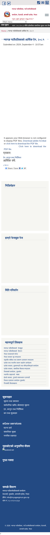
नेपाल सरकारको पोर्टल (11, 354)
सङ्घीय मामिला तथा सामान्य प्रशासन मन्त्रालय (18, 360)
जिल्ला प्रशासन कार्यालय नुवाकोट (14, 380)
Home (3, 31)
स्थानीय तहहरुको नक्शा (11, 374)
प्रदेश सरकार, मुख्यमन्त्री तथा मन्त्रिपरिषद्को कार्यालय (21, 366)
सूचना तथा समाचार (11, 401)
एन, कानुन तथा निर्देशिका (13, 409)
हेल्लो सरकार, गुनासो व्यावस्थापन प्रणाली (17, 377)
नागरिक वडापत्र (10, 436)
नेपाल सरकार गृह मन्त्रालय (12, 357)
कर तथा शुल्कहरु (10, 413)
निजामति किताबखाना (10, 383)
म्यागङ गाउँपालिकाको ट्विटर (13, 351)
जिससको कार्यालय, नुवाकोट (12, 372)
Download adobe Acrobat (34, 141)
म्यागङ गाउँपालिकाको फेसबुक (13, 348)
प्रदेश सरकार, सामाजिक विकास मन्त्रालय (17, 369)
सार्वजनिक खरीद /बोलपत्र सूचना (16, 405)
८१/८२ (5, 165)
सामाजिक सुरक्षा (10, 432)
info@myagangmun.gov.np (18, 497)
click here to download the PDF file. (22, 144)
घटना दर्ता (8, 428)
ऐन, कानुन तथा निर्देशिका (12, 157)
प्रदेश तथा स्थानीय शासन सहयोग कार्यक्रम (17, 363)
